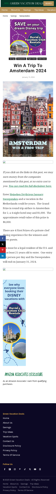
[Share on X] (3, 244)
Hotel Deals (42, 59)
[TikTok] (25, 469)
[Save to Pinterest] (3, 250)
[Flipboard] (9, 469)
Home (5, 16)
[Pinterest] (20, 469)
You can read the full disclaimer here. (30, 186)
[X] (30, 469)
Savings (14, 16)
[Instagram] (15, 469)
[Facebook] (4, 469)
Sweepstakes (24, 16)
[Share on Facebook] (3, 238)
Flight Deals (32, 59)
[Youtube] (35, 469)
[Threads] (40, 469)
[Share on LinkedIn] (3, 256)
